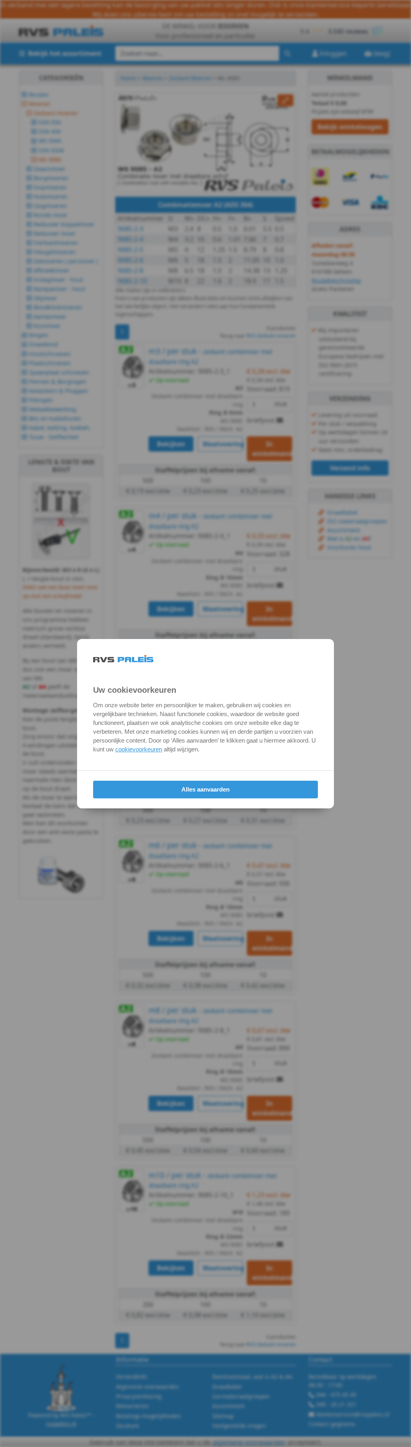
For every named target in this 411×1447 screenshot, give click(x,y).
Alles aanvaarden (205, 789)
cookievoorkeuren (138, 749)
